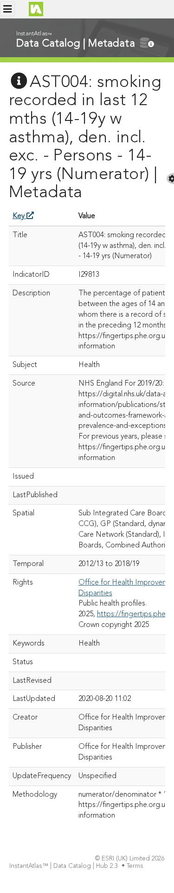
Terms (135, 866)
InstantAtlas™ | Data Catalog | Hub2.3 (63, 866)
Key (19, 216)
